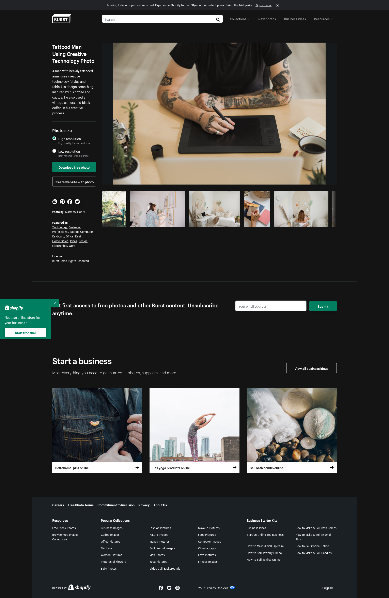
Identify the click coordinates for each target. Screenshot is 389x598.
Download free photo (74, 167)
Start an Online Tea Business (265, 534)
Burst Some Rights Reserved (70, 260)
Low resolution (69, 151)
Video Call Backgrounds (165, 568)
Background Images (162, 548)
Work (72, 245)
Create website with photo (74, 181)
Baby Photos (109, 568)
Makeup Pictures (209, 527)
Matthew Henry (75, 211)
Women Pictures (111, 554)
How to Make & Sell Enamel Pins (313, 536)
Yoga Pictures (158, 561)
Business (74, 227)
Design (83, 240)
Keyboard (58, 236)
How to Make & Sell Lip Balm (265, 545)
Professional (60, 231)
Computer (86, 231)
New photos (267, 18)
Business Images (112, 527)
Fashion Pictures (160, 527)
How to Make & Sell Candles (313, 552)
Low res (115, 222)
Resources (322, 18)
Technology (59, 227)
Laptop (74, 231)
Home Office (60, 240)
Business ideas (295, 18)
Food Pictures (207, 534)
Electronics (59, 245)
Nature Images (159, 534)
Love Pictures (207, 554)
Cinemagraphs (207, 548)
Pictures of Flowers (113, 561)
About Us (160, 504)
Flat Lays (106, 548)
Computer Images (209, 541)
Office (70, 236)
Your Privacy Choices (213, 587)
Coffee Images (110, 534)
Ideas (73, 240)
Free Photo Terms (81, 504)
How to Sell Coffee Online (312, 545)
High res (157, 222)
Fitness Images (208, 561)
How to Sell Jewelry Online (264, 552)
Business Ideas (256, 527)
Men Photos (157, 554)
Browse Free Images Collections (65, 536)
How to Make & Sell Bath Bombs (316, 527)
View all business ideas (311, 368)
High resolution (69, 138)
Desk (78, 236)
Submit (323, 306)
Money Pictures (160, 541)
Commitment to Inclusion (116, 504)
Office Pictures (110, 541)
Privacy (144, 504)
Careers (58, 504)
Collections (238, 18)
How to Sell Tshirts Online (264, 559)
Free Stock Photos (64, 527)
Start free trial (25, 332)
